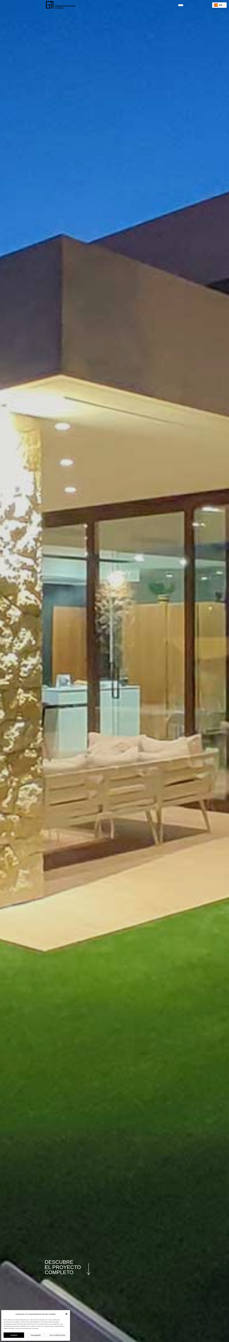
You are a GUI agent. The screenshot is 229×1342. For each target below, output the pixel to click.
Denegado (36, 1335)
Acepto (13, 1335)
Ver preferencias (57, 1335)
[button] (66, 1314)
